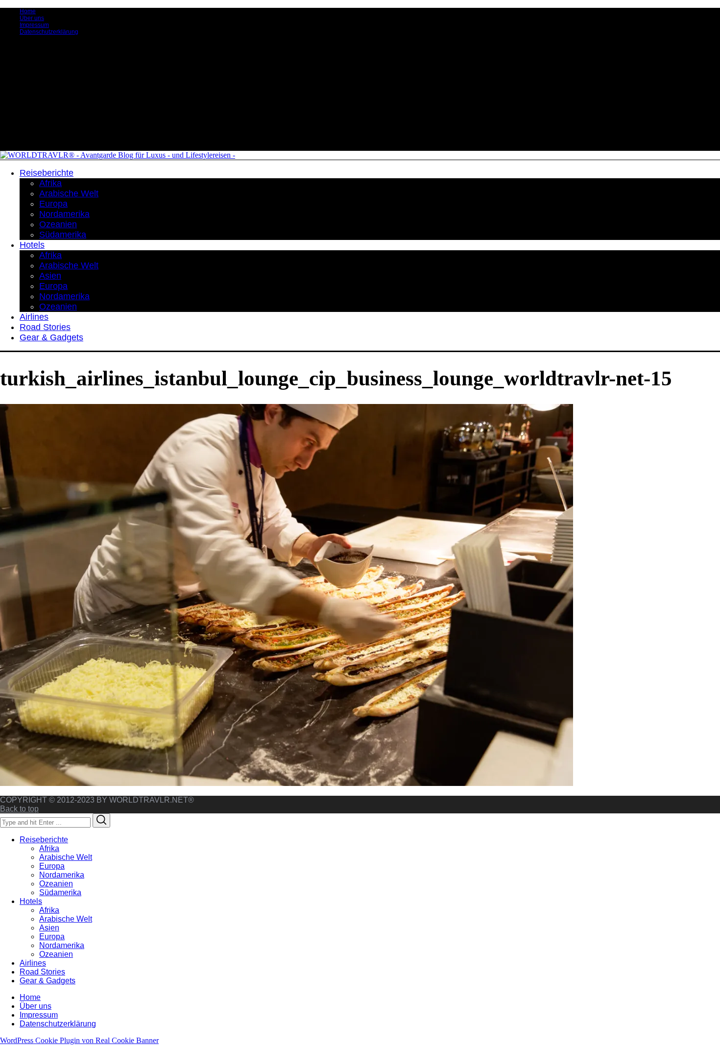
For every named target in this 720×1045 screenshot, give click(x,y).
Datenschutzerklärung (49, 31)
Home (28, 11)
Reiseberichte (44, 839)
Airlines (33, 963)
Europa (52, 866)
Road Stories (42, 972)
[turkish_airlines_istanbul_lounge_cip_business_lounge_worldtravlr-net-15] (286, 783)
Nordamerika (61, 875)
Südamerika (60, 892)
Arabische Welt (65, 857)
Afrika (49, 848)
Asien (49, 928)
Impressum (34, 25)
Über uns (32, 18)
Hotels (31, 901)
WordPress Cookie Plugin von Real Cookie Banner (79, 1040)
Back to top (19, 809)
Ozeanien (56, 883)
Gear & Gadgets (47, 980)
